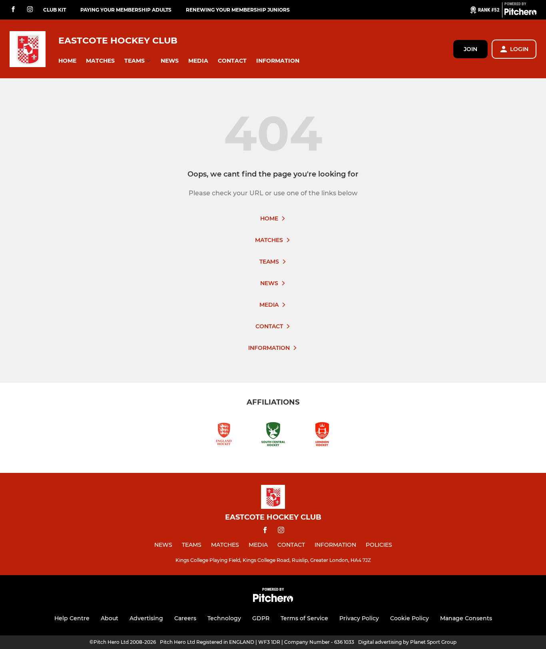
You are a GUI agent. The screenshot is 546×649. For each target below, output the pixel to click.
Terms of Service (304, 618)
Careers (185, 618)
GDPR (260, 618)
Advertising (146, 618)
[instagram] (30, 10)
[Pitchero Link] (520, 13)
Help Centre (72, 618)
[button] (67, 61)
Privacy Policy (359, 618)
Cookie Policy (409, 618)
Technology (224, 618)
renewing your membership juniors (238, 10)
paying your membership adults (125, 10)
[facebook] (13, 10)
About (109, 618)
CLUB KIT (54, 10)
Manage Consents (466, 618)
